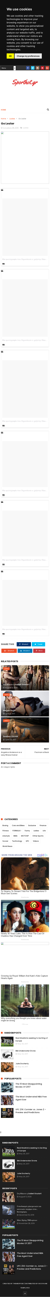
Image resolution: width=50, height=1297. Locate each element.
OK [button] (10, 56)
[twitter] (32, 68)
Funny (27, 830)
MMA (15, 836)
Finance (43, 825)
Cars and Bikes (18, 825)
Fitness (5, 830)
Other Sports (37, 836)
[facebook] (28, 68)
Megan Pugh (9, 710)
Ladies (12, 118)
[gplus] (47, 68)
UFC (27, 841)
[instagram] (37, 68)
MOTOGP (25, 836)
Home (3, 110)
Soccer (5, 841)
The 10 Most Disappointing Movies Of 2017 (29, 1085)
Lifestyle (6, 836)
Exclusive (32, 825)
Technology (17, 841)
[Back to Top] (25, 1293)
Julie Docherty (22, 1063)
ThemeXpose (18, 1283)
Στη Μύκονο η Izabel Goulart (16, 684)
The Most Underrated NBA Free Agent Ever (30, 1255)
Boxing (5, 825)
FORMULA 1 (16, 830)
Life (44, 830)
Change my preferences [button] (28, 56)
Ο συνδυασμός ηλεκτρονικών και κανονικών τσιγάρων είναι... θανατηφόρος (29, 1209)
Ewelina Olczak (10, 736)
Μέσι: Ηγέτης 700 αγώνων (27, 1220)
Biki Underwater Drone (26, 1050)
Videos (36, 841)
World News (7, 846)
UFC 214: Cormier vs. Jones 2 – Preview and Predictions (31, 1111)
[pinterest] (42, 68)
